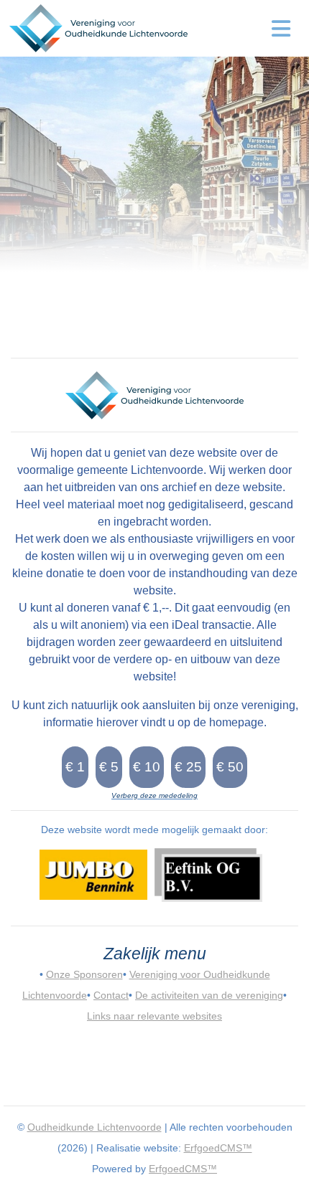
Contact (111, 995)
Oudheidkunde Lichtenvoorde (94, 1127)
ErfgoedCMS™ (218, 1148)
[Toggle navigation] (281, 28)
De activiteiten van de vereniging (209, 995)
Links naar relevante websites (154, 1016)
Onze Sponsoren (84, 974)
